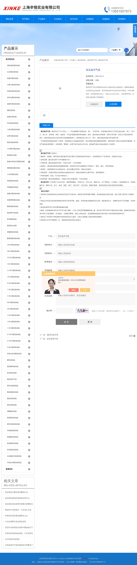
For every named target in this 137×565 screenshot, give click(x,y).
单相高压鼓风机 (12, 187)
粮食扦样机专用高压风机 (16, 161)
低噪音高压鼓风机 (13, 194)
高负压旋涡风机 (12, 142)
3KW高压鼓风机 (13, 309)
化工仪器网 (70, 562)
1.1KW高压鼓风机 (13, 328)
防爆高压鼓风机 (12, 437)
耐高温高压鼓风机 (13, 238)
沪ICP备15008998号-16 (97, 562)
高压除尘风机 (12, 226)
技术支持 (74, 19)
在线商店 (90, 19)
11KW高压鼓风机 (13, 277)
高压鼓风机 (82, 60)
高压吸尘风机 (12, 155)
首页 (66, 60)
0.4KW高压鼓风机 (13, 347)
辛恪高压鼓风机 (12, 430)
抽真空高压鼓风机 (13, 104)
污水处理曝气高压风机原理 (15, 522)
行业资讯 (58, 19)
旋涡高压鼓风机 (12, 443)
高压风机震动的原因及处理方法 (17, 498)
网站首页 (9, 19)
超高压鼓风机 (12, 117)
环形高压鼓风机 (12, 450)
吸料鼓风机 (11, 360)
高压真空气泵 (12, 379)
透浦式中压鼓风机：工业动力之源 (18, 510)
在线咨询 (94, 104)
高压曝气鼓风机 (12, 213)
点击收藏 (113, 104)
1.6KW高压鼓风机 (13, 322)
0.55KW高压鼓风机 (14, 341)
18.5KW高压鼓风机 (14, 258)
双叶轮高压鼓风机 (13, 424)
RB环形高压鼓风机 (12, 539)
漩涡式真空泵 (52, 335)
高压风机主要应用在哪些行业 (16, 492)
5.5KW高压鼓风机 (13, 296)
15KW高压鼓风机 (13, 264)
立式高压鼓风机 (12, 72)
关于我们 (25, 19)
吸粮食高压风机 (12, 206)
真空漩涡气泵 (52, 339)
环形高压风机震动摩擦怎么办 (16, 516)
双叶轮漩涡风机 (12, 386)
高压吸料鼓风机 (12, 366)
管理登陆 (79, 562)
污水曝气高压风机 (13, 149)
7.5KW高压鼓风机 (13, 290)
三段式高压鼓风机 (13, 129)
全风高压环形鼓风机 (14, 456)
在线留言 (106, 19)
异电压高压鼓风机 (13, 91)
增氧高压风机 (12, 411)
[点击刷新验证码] (82, 310)
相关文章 (11, 481)
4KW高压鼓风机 (13, 302)
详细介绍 (46, 125)
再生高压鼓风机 (12, 123)
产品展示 (41, 19)
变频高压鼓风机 (12, 232)
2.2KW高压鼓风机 (13, 315)
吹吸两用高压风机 (13, 200)
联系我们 (122, 19)
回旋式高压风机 (12, 78)
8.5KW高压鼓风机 (13, 283)
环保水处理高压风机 (14, 354)
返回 (131, 336)
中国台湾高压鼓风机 (14, 462)
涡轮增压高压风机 (13, 65)
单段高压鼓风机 (12, 181)
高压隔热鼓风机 (12, 392)
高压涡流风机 (12, 398)
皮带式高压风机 (12, 136)
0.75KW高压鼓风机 (14, 334)
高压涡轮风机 (12, 405)
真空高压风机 (12, 373)
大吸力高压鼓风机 (13, 85)
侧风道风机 (11, 110)
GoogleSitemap (93, 558)
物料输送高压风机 (13, 168)
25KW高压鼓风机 (13, 245)
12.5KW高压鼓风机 (14, 270)
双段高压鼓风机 (12, 418)
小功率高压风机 (12, 174)
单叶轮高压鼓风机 (13, 97)
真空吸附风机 (12, 219)
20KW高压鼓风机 (13, 251)
